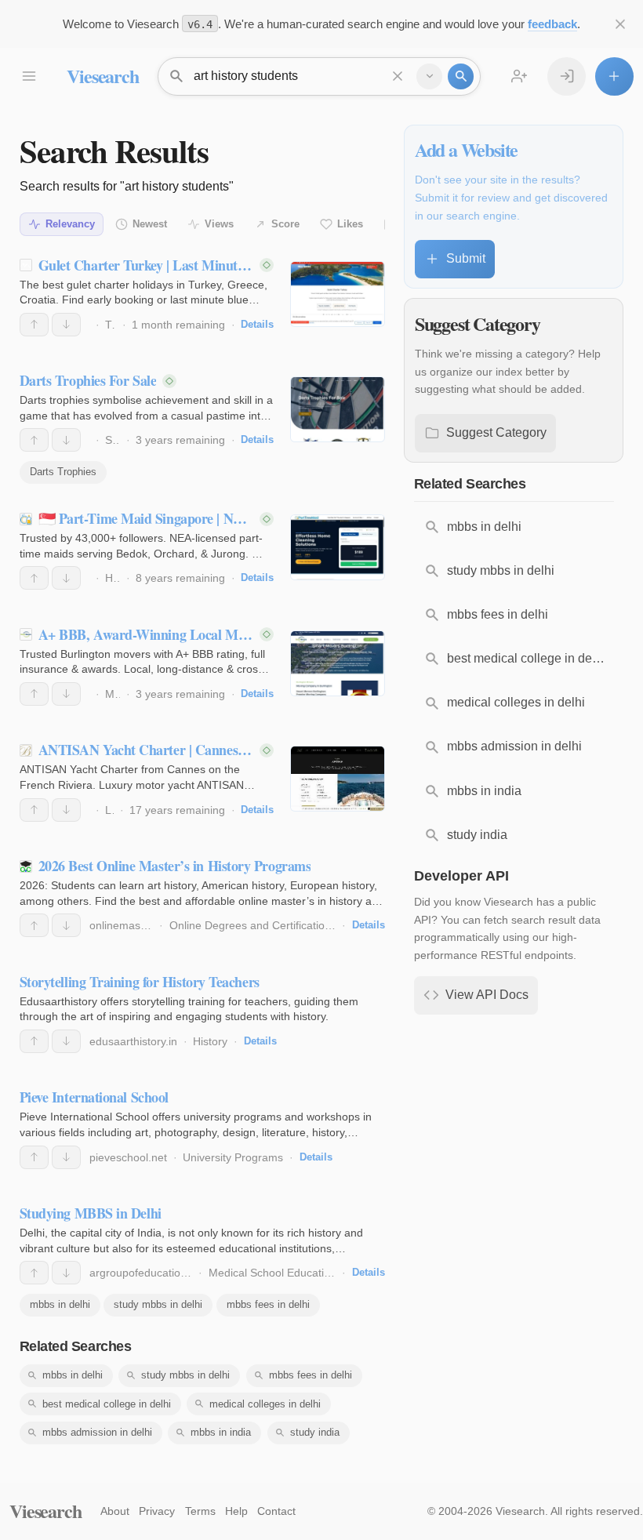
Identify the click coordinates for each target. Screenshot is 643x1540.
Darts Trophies (63, 472)
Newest (150, 224)
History (210, 1041)
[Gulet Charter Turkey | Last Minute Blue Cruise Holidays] (337, 294)
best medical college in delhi (106, 1404)
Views (219, 224)
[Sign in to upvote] (34, 324)
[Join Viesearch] (519, 76)
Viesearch (102, 75)
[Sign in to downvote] (66, 324)
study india (315, 1432)
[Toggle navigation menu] (28, 76)
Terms (200, 1511)
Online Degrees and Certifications (252, 925)
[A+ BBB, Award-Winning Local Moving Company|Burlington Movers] (337, 663)
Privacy (157, 1511)
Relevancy (70, 224)
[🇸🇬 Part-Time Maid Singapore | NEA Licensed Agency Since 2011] (337, 547)
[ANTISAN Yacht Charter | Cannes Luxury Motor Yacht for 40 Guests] (337, 779)
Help (236, 1511)
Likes (350, 224)
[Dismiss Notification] (621, 24)
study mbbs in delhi (158, 1304)
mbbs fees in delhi (268, 1304)
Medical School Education (272, 1272)
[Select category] (429, 76)
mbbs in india (221, 1432)
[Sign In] (566, 76)
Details (257, 324)
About (114, 1511)
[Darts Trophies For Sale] (337, 409)
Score (285, 224)
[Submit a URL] (614, 76)
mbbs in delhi (60, 1304)
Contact (276, 1511)
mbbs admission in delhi (97, 1432)
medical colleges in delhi (265, 1404)
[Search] (461, 76)
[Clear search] (398, 76)
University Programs (233, 1157)
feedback (552, 24)
